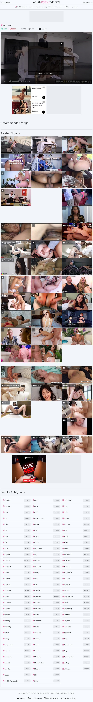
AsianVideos (46, 2)
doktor (66, 7)
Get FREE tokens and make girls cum (37, 105)
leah (50, 7)
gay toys (75, 7)
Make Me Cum (36, 88)
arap (31, 7)
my (45, 7)
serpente (38, 7)
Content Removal (35, 698)
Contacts (22, 698)
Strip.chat (35, 96)
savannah (58, 7)
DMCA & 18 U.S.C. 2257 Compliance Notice (61, 698)
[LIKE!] (2, 29)
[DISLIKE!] (11, 29)
